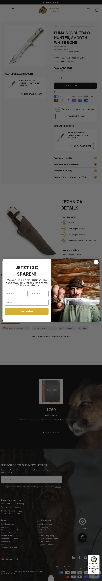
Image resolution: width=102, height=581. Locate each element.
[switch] (93, 571)
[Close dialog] (96, 262)
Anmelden (27, 311)
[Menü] (98, 556)
